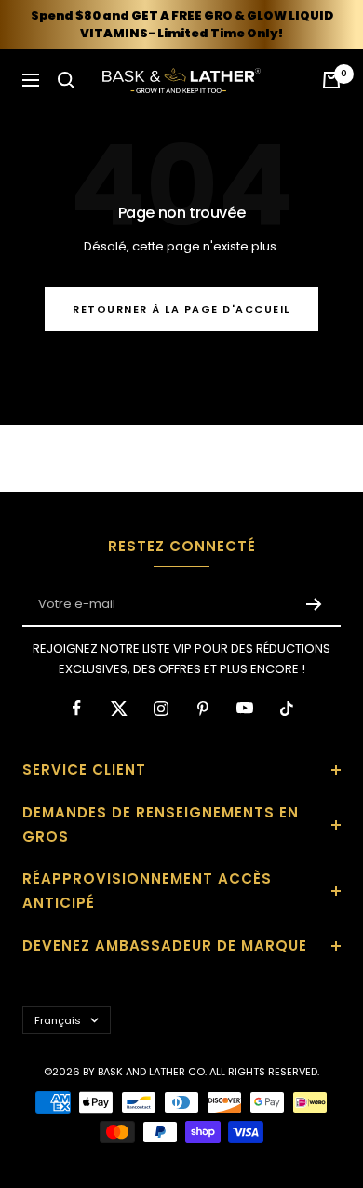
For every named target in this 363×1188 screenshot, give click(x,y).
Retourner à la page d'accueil (181, 309)
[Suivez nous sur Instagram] (161, 708)
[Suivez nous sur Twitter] (119, 708)
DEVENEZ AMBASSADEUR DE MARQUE (164, 945)
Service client (84, 769)
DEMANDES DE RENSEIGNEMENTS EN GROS (160, 824)
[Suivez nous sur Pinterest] (202, 708)
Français (57, 1020)
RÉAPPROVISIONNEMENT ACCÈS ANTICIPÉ (147, 890)
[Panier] (331, 80)
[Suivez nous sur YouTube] (244, 708)
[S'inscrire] (314, 604)
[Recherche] (66, 80)
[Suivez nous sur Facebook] (77, 708)
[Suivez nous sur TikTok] (286, 708)
